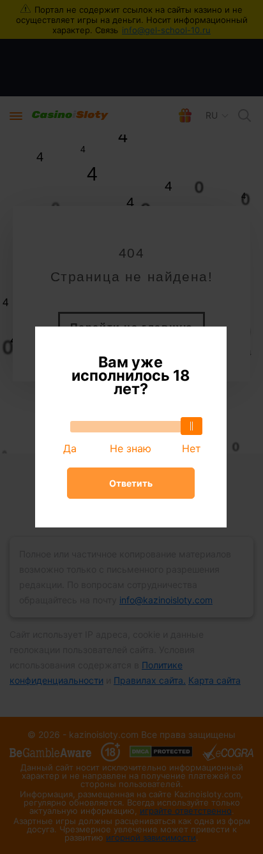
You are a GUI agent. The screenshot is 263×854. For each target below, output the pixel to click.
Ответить (131, 483)
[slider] (191, 426)
